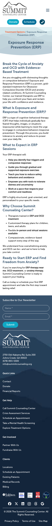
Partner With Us (11, 445)
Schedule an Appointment (16, 418)
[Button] (42, 22)
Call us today (9, 282)
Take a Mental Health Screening (19, 423)
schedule (24, 282)
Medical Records (11, 482)
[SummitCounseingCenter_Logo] (15, 8)
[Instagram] (29, 504)
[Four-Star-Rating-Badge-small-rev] (21, 495)
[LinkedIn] (22, 503)
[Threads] (35, 504)
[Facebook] (9, 503)
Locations (8, 467)
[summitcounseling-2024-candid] (30, 495)
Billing (6, 487)
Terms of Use (28, 521)
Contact (7, 381)
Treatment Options (15, 32)
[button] (47, 10)
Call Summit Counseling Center (19, 408)
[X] (16, 504)
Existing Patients (11, 477)
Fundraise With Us (12, 450)
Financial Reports (11, 391)
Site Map (43, 521)
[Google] (42, 503)
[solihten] (9, 495)
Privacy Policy (12, 521)
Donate (6, 386)
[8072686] (46, 495)
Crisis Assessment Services (16, 413)
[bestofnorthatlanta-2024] (38, 495)
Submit (10, 324)
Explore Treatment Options (16, 428)
